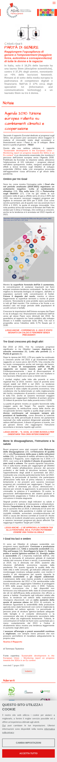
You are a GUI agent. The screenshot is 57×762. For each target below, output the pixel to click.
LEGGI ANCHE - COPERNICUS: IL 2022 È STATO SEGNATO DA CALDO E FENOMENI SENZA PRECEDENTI (28, 332)
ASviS (10, 44)
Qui (4, 725)
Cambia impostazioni (28, 743)
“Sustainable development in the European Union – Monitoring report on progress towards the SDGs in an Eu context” (28, 152)
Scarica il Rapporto (12, 642)
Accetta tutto (28, 753)
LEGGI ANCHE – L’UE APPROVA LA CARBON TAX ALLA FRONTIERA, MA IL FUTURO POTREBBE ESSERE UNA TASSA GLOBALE (29, 529)
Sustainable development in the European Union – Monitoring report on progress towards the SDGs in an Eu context (28, 657)
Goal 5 (18, 44)
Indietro (28, 671)
